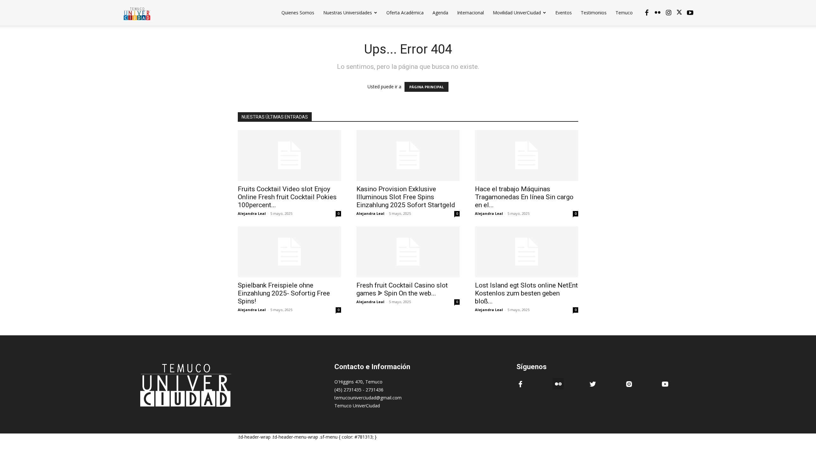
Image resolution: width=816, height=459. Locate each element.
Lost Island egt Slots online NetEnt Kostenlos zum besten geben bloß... (526, 293)
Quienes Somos (297, 13)
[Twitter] (679, 13)
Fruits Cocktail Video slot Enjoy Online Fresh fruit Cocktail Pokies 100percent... (287, 197)
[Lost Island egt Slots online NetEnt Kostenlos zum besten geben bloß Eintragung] (526, 251)
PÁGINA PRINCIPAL (426, 86)
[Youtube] (690, 13)
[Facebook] (647, 13)
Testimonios (594, 13)
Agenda (440, 13)
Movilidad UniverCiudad (517, 13)
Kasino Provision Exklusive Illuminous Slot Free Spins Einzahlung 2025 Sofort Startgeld (405, 197)
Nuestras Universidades (347, 13)
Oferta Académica (405, 13)
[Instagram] (668, 13)
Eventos (563, 13)
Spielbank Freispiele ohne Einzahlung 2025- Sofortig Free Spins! (284, 293)
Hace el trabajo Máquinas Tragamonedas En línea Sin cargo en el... (524, 197)
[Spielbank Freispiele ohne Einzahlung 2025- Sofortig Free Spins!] (289, 251)
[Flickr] (657, 13)
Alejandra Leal (252, 213)
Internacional (470, 13)
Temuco (624, 13)
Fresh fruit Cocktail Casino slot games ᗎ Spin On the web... (402, 289)
